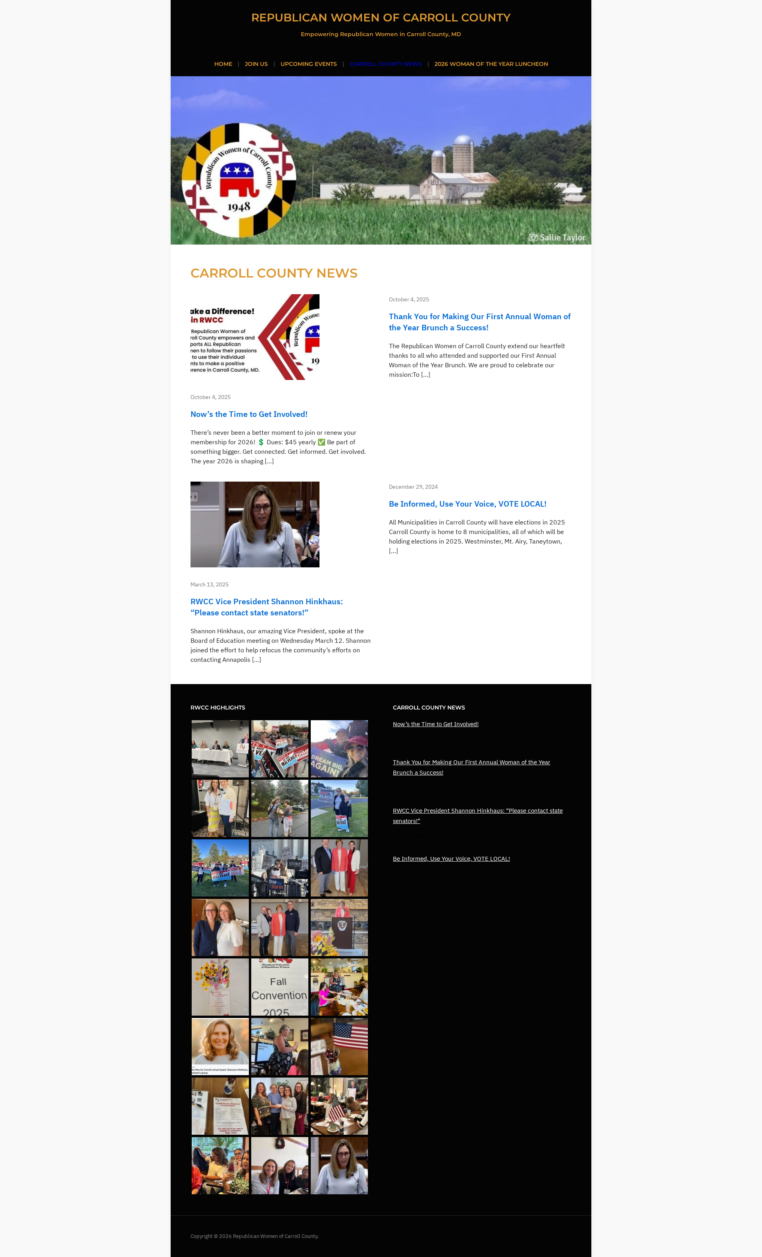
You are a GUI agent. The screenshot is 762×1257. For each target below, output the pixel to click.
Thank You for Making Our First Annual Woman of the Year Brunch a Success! (480, 322)
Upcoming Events (309, 63)
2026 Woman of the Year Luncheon (491, 63)
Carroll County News (386, 63)
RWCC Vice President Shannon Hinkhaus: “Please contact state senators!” (266, 607)
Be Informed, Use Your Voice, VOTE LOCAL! (467, 503)
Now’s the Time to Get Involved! (249, 414)
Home (223, 63)
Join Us (256, 63)
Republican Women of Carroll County (381, 17)
